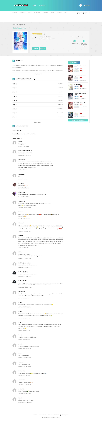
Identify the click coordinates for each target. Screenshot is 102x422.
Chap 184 (14, 117)
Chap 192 (14, 83)
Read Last (42, 48)
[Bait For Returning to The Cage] (70, 77)
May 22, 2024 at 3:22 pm (23, 178)
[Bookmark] (83, 41)
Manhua (59, 13)
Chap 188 (14, 100)
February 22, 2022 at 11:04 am (24, 348)
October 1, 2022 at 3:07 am (24, 330)
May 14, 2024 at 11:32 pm (23, 187)
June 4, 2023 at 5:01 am (23, 247)
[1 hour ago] (81, 68)
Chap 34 (76, 104)
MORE (65, 13)
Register (19, 133)
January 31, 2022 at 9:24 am (24, 375)
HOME (34, 5)
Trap (75, 112)
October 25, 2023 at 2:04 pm (24, 231)
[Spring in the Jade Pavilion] (70, 105)
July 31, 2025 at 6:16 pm (23, 169)
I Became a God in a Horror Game (80, 94)
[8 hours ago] (81, 96)
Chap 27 (76, 68)
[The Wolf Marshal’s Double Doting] (70, 68)
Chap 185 (14, 113)
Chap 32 (76, 88)
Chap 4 (76, 78)
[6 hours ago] (81, 86)
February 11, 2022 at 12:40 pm (24, 357)
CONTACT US (42, 5)
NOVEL (30, 13)
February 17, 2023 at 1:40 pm (24, 258)
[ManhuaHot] (20, 5)
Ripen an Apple (77, 84)
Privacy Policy (65, 415)
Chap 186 (14, 108)
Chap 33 (76, 86)
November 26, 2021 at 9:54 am (25, 402)
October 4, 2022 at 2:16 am (24, 307)
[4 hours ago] (81, 77)
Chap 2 (76, 116)
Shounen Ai (37, 13)
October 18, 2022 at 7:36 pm (24, 298)
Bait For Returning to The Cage (79, 76)
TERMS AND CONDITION (53, 415)
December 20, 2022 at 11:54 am (25, 276)
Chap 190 (14, 92)
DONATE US (23, 13)
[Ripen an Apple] (70, 87)
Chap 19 (76, 96)
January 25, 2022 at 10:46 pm (24, 384)
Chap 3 (76, 80)
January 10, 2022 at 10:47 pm (24, 393)
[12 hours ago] (81, 113)
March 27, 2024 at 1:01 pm (23, 196)
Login (24, 133)
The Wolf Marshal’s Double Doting (80, 66)
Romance (45, 13)
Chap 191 (14, 88)
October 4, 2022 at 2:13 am (24, 318)
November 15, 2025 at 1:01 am (24, 155)
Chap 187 (14, 104)
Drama (52, 13)
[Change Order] (34, 79)
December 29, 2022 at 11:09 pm (25, 267)
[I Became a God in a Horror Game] (70, 96)
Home (14, 24)
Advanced (87, 5)
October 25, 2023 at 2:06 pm (24, 218)
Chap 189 (14, 96)
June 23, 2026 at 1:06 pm (23, 146)
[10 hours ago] (81, 104)
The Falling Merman (20, 24)
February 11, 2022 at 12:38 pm (24, 366)
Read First (35, 48)
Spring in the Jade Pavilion (80, 102)
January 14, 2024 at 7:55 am (24, 207)
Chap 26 (76, 71)
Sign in (80, 13)
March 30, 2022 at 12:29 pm (24, 339)
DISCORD (14, 13)
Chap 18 (76, 98)
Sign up (86, 13)
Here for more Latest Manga (78, 120)
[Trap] (70, 114)
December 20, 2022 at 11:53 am (25, 287)
